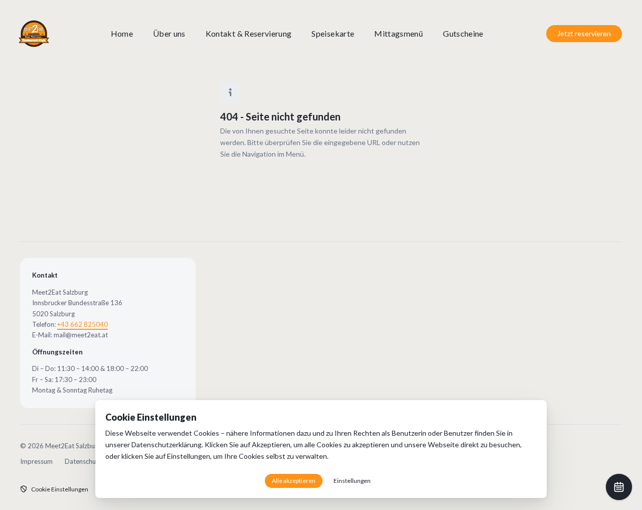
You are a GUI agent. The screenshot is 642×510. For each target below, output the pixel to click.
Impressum (36, 461)
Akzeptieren (271, 444)
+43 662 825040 (82, 324)
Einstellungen (188, 456)
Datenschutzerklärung (166, 444)
